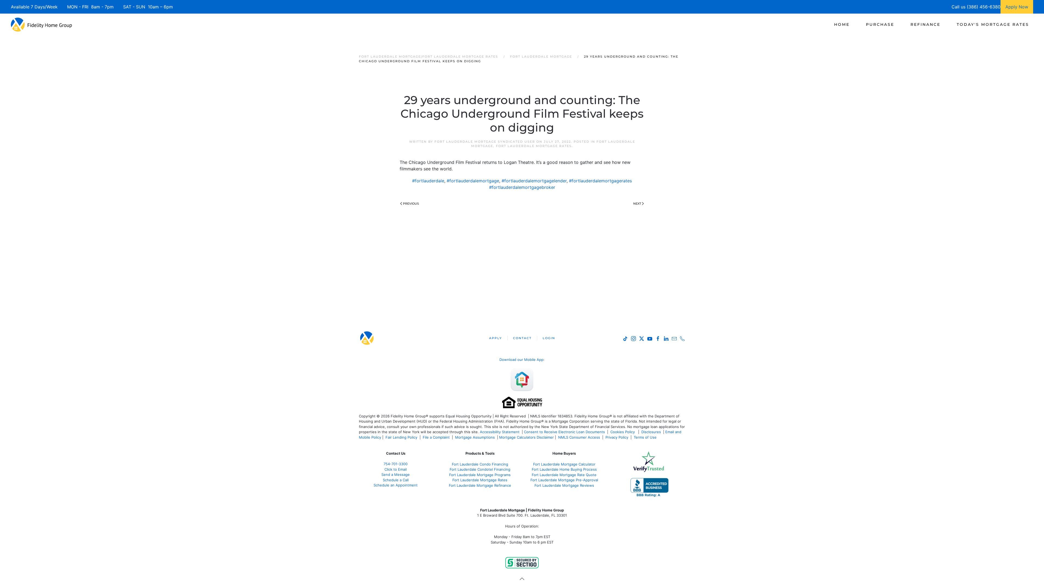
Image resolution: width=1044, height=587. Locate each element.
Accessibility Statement (500, 432)
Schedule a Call (396, 480)
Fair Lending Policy (401, 437)
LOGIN (549, 338)
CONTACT (522, 338)
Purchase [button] (880, 24)
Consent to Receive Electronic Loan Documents (564, 432)
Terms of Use (646, 437)
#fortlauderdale (428, 180)
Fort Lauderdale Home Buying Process (564, 469)
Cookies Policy (623, 432)
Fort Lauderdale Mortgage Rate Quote (564, 475)
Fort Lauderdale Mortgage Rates (534, 146)
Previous (411, 203)
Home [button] (842, 24)
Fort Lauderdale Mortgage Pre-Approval (564, 480)
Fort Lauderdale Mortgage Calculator (564, 464)
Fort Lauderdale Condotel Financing (480, 469)
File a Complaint (437, 437)
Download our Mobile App (521, 359)
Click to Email (395, 469)
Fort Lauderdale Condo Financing (480, 464)
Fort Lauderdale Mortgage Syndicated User (484, 141)
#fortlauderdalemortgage (473, 180)
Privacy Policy (616, 437)
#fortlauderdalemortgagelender (534, 180)
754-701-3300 (396, 464)
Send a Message (395, 474)
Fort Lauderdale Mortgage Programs (480, 475)
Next (637, 203)
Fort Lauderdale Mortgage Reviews (564, 485)
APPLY (495, 338)
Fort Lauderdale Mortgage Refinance (480, 485)
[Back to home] (41, 24)
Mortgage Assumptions (475, 437)
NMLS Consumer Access (579, 437)
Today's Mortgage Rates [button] (993, 24)
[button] (522, 579)
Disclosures (651, 432)
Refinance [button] (925, 24)
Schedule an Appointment (396, 485)
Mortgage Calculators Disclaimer (526, 437)
